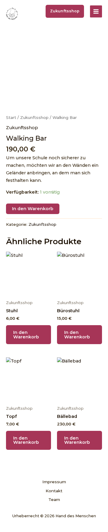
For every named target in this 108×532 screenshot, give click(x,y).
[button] (65, 11)
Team (54, 499)
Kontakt (54, 490)
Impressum (54, 481)
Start (11, 117)
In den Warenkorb (32, 208)
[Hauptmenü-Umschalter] (96, 11)
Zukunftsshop (34, 117)
